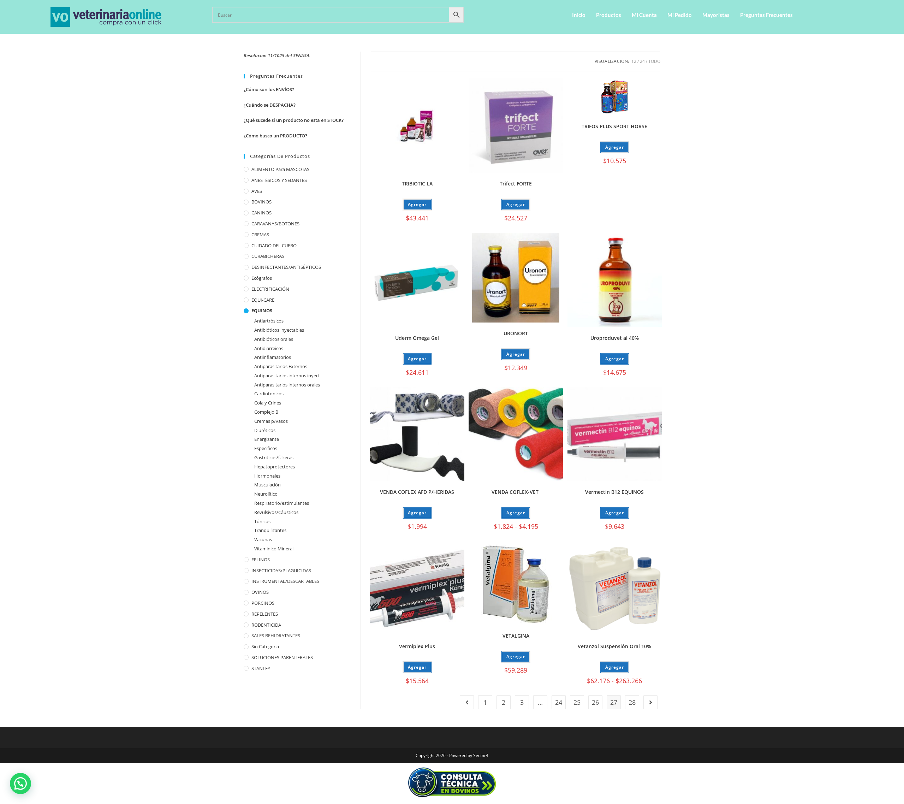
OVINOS (260, 592)
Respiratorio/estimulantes (281, 503)
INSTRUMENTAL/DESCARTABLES (285, 581)
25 (577, 702)
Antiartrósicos (269, 321)
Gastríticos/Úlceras (273, 457)
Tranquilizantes (270, 530)
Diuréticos (264, 430)
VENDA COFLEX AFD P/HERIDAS (417, 492)
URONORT (516, 333)
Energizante (266, 439)
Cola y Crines (267, 403)
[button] (20, 783)
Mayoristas (716, 15)
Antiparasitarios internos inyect (287, 375)
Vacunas (263, 539)
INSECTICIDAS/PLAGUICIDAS (281, 570)
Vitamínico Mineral (273, 548)
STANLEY (260, 668)
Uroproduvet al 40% (614, 338)
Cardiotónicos (269, 393)
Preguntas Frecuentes (766, 15)
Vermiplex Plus (417, 646)
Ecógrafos (261, 278)
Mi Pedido (679, 15)
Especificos (265, 448)
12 (633, 61)
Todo (654, 61)
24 (642, 61)
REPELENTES (264, 614)
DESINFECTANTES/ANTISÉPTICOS (286, 267)
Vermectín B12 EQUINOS (614, 492)
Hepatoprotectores (274, 466)
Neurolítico (266, 494)
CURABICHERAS (267, 256)
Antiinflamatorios (272, 357)
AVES (256, 191)
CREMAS (260, 234)
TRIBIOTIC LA (417, 183)
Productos (608, 15)
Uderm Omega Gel (417, 338)
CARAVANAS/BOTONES (275, 223)
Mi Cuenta (644, 15)
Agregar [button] (417, 204)
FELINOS (260, 559)
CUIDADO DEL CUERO (274, 245)
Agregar (515, 513)
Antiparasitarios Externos (280, 366)
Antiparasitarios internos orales (287, 385)
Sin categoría (265, 646)
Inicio (578, 15)
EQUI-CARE (262, 300)
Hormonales (267, 476)
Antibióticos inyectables (279, 330)
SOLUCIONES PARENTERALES (282, 657)
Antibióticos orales (273, 339)
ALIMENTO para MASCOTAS (280, 169)
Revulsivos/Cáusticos (276, 512)
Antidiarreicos (268, 348)
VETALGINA (515, 635)
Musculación (267, 484)
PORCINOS (262, 603)
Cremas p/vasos (271, 421)
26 (595, 702)
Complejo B (266, 412)
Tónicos (262, 521)
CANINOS (261, 212)
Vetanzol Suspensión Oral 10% (614, 646)
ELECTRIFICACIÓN (270, 289)
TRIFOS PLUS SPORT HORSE (614, 126)
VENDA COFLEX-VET (516, 492)
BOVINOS (261, 202)
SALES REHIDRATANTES (275, 635)
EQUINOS (261, 310)
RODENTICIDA (266, 625)
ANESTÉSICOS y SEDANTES (279, 180)
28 (632, 702)
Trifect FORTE (516, 183)
